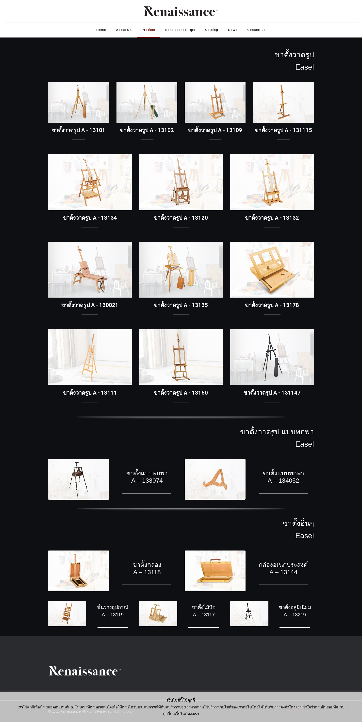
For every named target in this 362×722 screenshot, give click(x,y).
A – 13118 (147, 572)
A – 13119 (113, 614)
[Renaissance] (181, 11)
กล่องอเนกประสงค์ (283, 564)
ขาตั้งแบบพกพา (146, 473)
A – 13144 (283, 572)
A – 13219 (295, 614)
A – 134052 (283, 480)
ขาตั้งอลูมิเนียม (295, 607)
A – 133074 (147, 480)
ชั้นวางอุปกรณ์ (112, 607)
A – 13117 (204, 614)
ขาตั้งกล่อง (146, 564)
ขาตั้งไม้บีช (204, 607)
